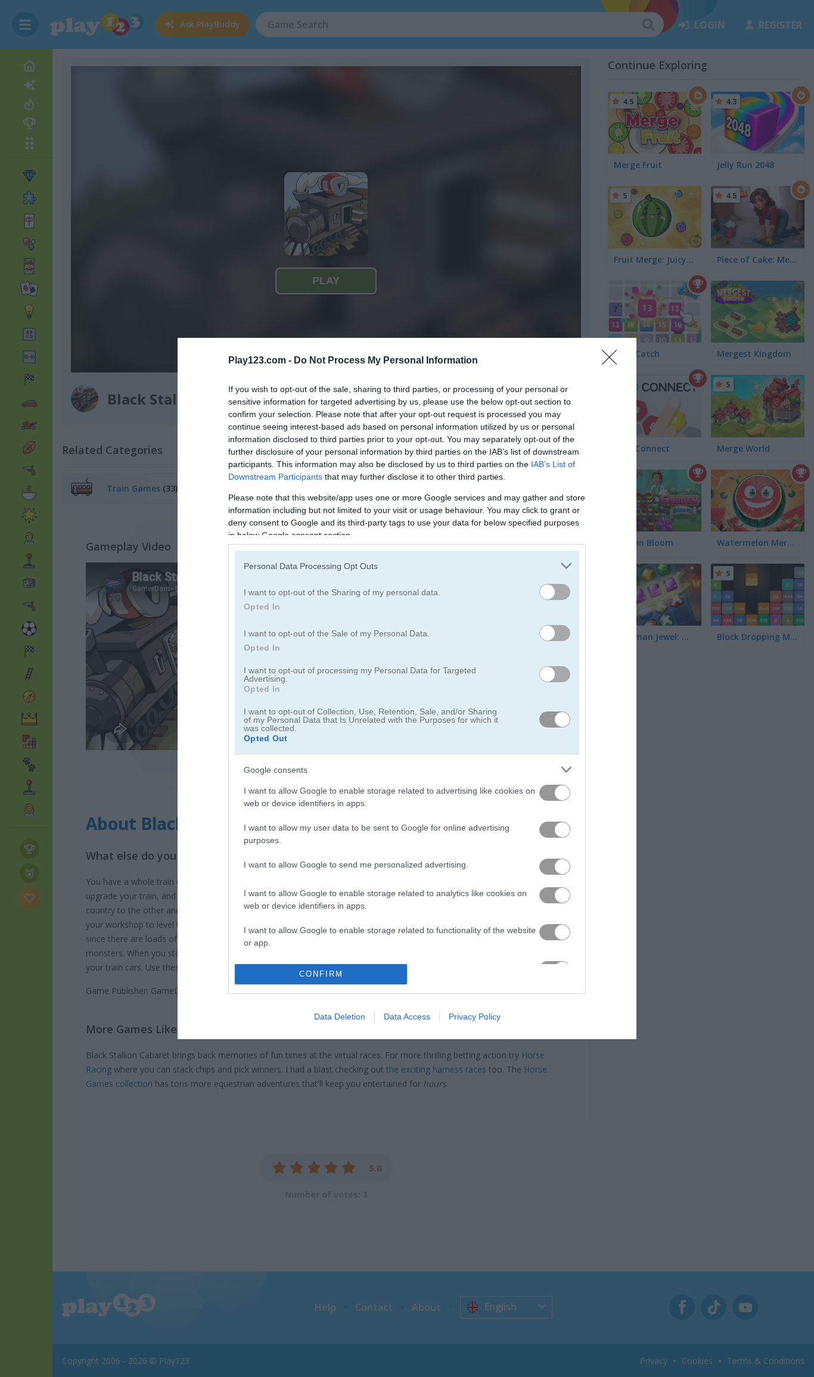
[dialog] (407, 688)
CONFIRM (321, 973)
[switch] (554, 592)
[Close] (613, 361)
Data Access (407, 1016)
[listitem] (407, 565)
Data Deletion (339, 1016)
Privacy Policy (475, 1016)
